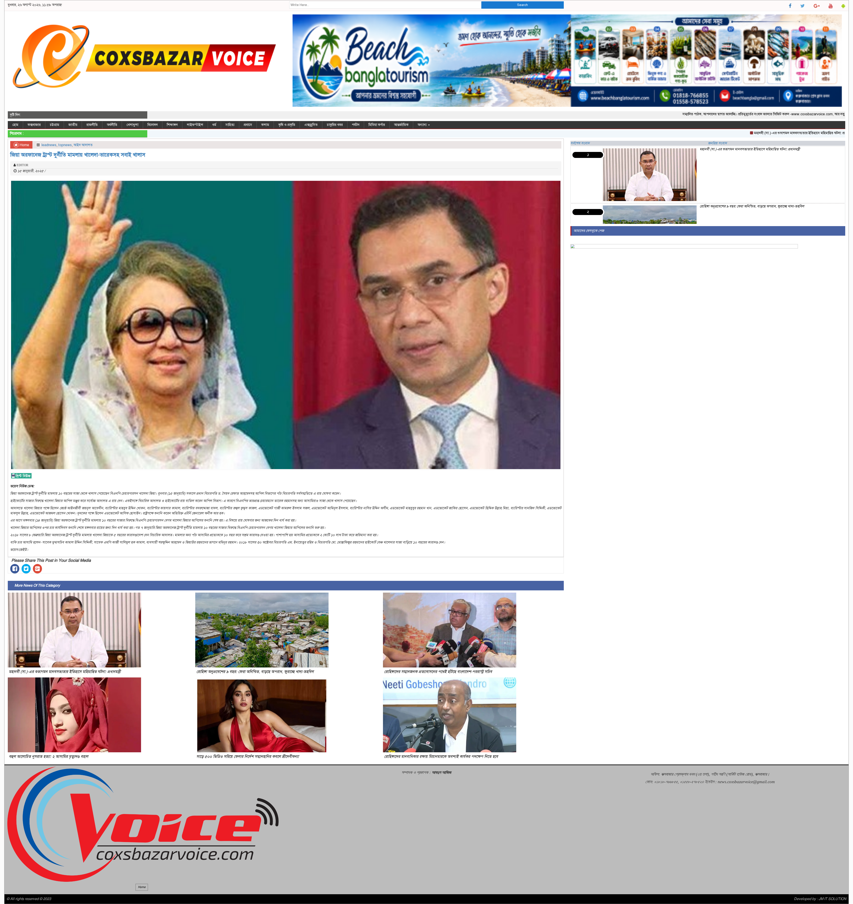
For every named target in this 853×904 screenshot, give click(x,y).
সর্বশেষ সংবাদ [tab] (580, 143)
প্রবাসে (248, 125)
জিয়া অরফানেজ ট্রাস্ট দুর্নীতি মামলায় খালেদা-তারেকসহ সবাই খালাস (77, 154)
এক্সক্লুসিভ (311, 125)
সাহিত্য (230, 125)
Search (522, 5)
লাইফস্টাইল (195, 125)
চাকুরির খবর (335, 125)
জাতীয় (72, 125)
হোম (15, 125)
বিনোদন (152, 125)
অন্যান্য (423, 125)
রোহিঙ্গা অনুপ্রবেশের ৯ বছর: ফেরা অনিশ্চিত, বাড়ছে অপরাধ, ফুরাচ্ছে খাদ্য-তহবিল (255, 671)
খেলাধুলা (132, 125)
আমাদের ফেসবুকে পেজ (589, 231)
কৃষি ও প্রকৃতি (286, 125)
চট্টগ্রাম (54, 125)
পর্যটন (355, 125)
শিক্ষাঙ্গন (172, 125)
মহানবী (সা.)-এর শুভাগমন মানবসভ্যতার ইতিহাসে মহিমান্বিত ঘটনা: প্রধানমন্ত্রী (739, 133)
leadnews (49, 145)
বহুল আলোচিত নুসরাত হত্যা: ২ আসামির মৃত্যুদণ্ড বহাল (48, 756)
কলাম (265, 125)
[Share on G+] (37, 568)
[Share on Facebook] (14, 568)
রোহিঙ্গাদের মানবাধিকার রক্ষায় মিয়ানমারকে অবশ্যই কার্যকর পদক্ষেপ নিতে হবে (441, 756)
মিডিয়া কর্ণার (377, 125)
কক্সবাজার (34, 125)
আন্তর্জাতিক (401, 125)
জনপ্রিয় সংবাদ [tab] (717, 143)
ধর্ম (214, 125)
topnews (65, 145)
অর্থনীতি (112, 125)
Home (24, 145)
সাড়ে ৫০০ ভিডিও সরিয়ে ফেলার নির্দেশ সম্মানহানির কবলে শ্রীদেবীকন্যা (247, 756)
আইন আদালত (83, 145)
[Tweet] (26, 568)
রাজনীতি (92, 125)
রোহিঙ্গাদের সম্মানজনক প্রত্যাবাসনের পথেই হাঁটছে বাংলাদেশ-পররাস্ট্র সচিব (438, 671)
